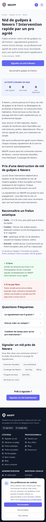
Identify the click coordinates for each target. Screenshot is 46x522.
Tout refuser (23, 515)
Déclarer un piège (12, 442)
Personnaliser (23, 510)
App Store (9, 428)
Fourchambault (30, 364)
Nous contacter (11, 464)
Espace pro (32, 450)
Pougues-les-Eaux (11, 375)
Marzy (39, 369)
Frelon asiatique (8, 253)
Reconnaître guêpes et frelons (23, 70)
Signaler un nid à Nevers (23, 63)
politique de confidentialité (31, 499)
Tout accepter (23, 504)
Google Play (22, 428)
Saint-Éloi (26, 375)
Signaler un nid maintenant (23, 397)
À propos (28, 475)
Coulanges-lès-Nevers (12, 369)
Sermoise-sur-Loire (11, 380)
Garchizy (28, 369)
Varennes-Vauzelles (11, 364)
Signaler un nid (14, 15)
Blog (6, 461)
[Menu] (42, 5)
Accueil (4, 15)
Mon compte (10, 457)
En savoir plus (10, 475)
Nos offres (32, 442)
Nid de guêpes (36, 253)
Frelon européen (22, 253)
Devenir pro (32, 438)
